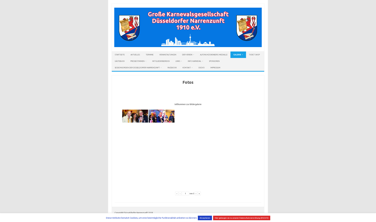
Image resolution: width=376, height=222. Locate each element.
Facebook (172, 68)
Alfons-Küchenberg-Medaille (214, 55)
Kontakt (187, 68)
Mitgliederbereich (161, 61)
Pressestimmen (137, 61)
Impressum (215, 68)
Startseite (120, 55)
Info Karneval (194, 61)
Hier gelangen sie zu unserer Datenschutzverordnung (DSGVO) (241, 218)
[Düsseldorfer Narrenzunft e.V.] (188, 46)
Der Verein (187, 55)
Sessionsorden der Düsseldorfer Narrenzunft (137, 68)
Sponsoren (214, 61)
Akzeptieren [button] (205, 218)
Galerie (237, 55)
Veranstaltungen (167, 55)
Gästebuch (120, 61)
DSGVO (202, 68)
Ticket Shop (254, 55)
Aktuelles (135, 55)
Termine (149, 55)
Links (178, 61)
